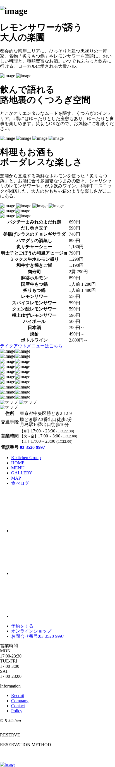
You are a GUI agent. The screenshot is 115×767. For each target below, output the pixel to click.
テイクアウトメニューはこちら (31, 345)
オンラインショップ (31, 631)
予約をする (22, 626)
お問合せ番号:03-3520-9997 (37, 636)
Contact (18, 705)
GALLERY (21, 472)
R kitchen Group (26, 457)
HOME (18, 462)
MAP (16, 478)
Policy (16, 710)
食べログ (20, 483)
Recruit (17, 695)
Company (19, 700)
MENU (18, 467)
